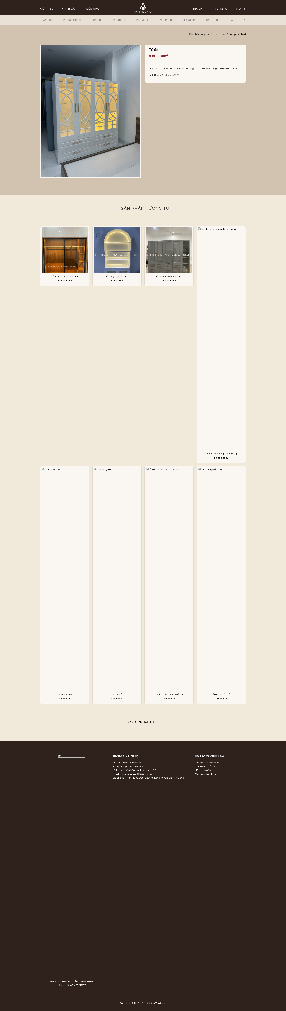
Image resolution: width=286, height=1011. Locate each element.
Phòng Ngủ (97, 20)
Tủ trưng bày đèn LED (117, 276)
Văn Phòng (166, 20)
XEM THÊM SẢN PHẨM (143, 722)
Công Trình (212, 20)
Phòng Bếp (143, 20)
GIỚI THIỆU (46, 8)
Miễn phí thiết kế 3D (206, 774)
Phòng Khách (72, 20)
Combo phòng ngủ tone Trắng (221, 453)
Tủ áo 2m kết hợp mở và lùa (169, 694)
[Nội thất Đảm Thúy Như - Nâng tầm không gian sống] (143, 7)
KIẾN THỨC (93, 8)
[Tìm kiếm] (232, 20)
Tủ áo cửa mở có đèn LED (169, 276)
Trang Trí (189, 20)
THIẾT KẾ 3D (219, 8)
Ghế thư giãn (117, 694)
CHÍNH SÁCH (69, 8)
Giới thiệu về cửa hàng (207, 762)
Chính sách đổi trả (205, 766)
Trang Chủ (47, 20)
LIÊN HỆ (241, 8)
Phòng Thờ (120, 20)
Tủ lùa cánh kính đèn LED (65, 276)
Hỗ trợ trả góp (203, 770)
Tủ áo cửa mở (65, 694)
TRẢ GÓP (198, 8)
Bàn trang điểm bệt (221, 694)
